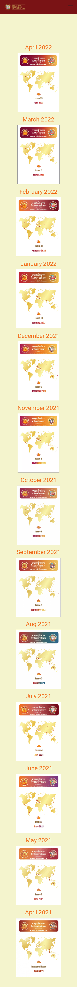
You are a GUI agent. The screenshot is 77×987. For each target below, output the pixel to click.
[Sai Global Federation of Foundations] (15, 7)
